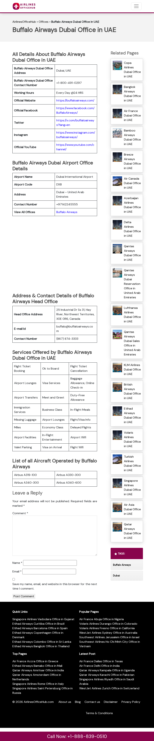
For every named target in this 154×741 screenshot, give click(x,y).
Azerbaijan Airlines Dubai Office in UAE (132, 205)
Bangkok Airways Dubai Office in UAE (132, 93)
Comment (20, 513)
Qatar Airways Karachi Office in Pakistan (106, 675)
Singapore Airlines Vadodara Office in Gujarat (43, 619)
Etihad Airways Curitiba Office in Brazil (38, 624)
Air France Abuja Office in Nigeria (101, 619)
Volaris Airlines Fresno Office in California (107, 628)
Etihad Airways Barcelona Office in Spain (40, 628)
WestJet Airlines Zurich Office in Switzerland (109, 688)
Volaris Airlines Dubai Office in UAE (132, 439)
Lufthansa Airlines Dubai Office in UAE (132, 314)
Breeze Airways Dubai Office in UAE (132, 161)
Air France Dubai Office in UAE (132, 115)
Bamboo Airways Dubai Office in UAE (132, 137)
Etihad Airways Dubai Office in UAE (132, 415)
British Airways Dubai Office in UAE (132, 391)
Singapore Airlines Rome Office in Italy (38, 684)
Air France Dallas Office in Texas (101, 661)
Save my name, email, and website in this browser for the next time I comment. (54, 586)
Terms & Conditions (99, 713)
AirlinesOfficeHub (24, 22)
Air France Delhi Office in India (99, 666)
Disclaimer (111, 702)
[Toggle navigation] (136, 6)
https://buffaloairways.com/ (75, 100)
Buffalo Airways (66, 212)
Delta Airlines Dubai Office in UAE (132, 229)
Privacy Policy (131, 702)
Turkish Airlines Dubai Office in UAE (132, 463)
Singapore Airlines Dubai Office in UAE (132, 487)
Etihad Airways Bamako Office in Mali (37, 666)
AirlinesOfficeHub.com (39, 702)
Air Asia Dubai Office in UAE (132, 509)
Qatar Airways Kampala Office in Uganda (107, 670)
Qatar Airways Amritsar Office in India (38, 670)
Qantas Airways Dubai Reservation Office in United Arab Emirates (132, 283)
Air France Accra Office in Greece (35, 661)
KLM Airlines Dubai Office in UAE (132, 369)
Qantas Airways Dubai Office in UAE (132, 253)
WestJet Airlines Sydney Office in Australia (108, 633)
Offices (43, 22)
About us (64, 702)
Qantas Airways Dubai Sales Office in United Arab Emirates (132, 343)
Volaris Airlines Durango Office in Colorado (108, 624)
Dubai (116, 575)
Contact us (92, 702)
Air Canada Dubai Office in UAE (132, 183)
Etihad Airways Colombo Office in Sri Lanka (41, 642)
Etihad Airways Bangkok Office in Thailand (40, 646)
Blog (78, 702)
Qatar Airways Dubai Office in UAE (132, 531)
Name (17, 563)
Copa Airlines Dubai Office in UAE (132, 69)
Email (17, 571)
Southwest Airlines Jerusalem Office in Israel (109, 637)
